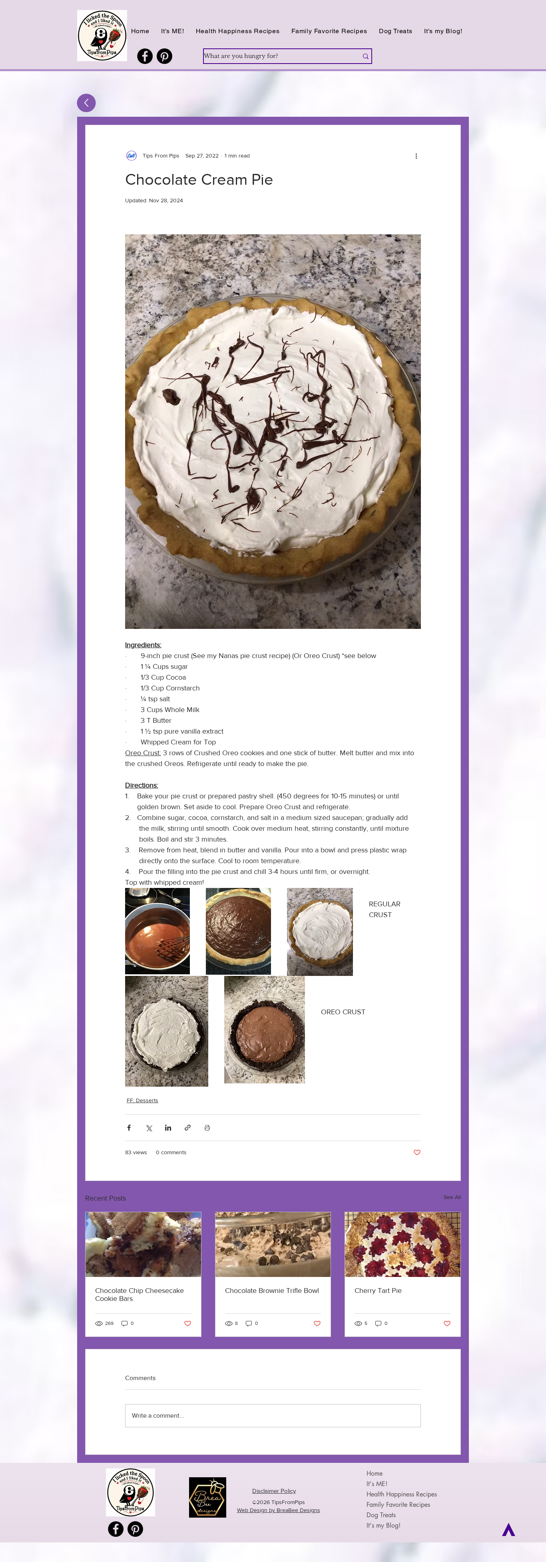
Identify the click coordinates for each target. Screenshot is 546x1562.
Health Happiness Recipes (402, 1494)
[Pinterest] (164, 56)
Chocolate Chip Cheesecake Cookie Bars (139, 1295)
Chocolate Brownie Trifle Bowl (272, 1291)
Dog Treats (381, 1515)
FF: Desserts (142, 1100)
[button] (237, 31)
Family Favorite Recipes (398, 1504)
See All (452, 1197)
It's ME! (377, 1484)
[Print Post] (207, 1127)
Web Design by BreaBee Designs (278, 1510)
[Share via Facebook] (129, 1127)
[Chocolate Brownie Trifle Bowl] (273, 1244)
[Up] (86, 103)
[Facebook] (145, 56)
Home (375, 1473)
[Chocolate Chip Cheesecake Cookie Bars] (143, 1244)
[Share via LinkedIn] (168, 1127)
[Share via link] (187, 1127)
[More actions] (416, 155)
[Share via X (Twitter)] (148, 1127)
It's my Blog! (384, 1525)
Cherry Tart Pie (378, 1291)
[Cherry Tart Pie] (402, 1244)
